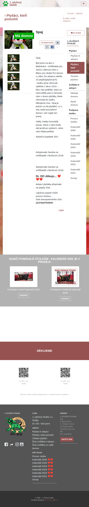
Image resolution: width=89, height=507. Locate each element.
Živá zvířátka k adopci (43, 441)
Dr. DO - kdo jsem (41, 423)
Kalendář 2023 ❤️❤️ (42, 469)
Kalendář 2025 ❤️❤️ (42, 463)
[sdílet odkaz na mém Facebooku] (11, 445)
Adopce (79, 13)
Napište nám (67, 439)
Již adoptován (47, 43)
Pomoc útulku (74, 120)
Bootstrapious (49, 500)
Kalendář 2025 (75, 137)
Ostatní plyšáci (74, 78)
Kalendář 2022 (75, 163)
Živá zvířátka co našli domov (42, 446)
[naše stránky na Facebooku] (6, 444)
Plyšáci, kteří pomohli (16, 17)
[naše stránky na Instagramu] (17, 444)
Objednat (24, 295)
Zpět (61, 210)
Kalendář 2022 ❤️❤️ (42, 473)
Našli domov (74, 103)
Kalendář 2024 (75, 146)
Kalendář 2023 (75, 154)
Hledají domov (74, 95)
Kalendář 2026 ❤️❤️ (42, 459)
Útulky (35, 420)
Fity (56, 500)
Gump (74, 178)
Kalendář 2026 (75, 129)
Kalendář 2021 (75, 171)
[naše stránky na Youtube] (21, 444)
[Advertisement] (75, 220)
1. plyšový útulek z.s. (42, 417)
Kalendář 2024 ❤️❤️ (42, 466)
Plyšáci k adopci (75, 57)
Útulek (70, 13)
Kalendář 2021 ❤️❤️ (42, 476)
